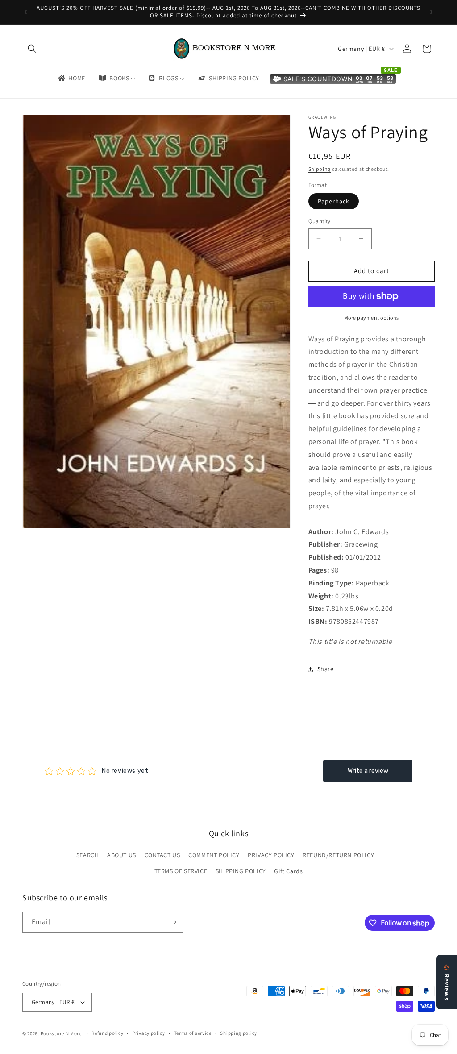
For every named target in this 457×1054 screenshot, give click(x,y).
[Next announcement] (431, 12)
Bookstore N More (61, 1033)
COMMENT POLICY (213, 855)
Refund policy (107, 1033)
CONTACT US (162, 855)
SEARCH (87, 855)
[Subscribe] (173, 922)
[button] (32, 48)
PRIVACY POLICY (271, 855)
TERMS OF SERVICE (181, 871)
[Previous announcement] (25, 12)
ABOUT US (121, 855)
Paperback (333, 201)
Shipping (319, 169)
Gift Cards (288, 871)
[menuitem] (70, 78)
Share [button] (325, 669)
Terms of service (193, 1033)
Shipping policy (238, 1033)
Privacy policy (148, 1033)
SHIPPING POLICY (241, 871)
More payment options (371, 317)
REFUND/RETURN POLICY (338, 855)
